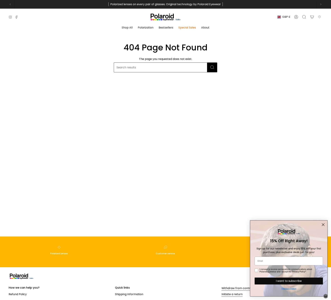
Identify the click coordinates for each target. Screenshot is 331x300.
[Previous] (10, 4)
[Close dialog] (323, 225)
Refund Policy (18, 294)
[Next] (320, 4)
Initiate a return (232, 294)
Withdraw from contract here (242, 288)
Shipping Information (129, 294)
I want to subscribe (289, 281)
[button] (127, 27)
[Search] (212, 67)
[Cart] (312, 17)
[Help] (326, 296)
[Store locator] (320, 17)
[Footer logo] (21, 276)
